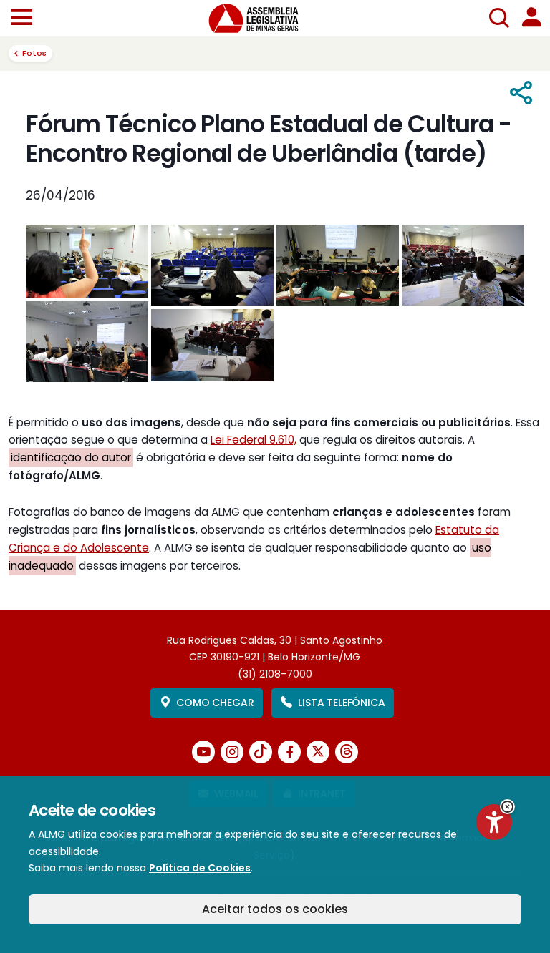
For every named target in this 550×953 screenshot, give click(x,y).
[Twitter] (318, 752)
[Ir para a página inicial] (262, 18)
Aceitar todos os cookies (275, 909)
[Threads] (346, 752)
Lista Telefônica (341, 702)
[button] (507, 806)
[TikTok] (260, 752)
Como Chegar (215, 702)
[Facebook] (289, 752)
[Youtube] (203, 752)
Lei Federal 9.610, (253, 439)
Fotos (34, 53)
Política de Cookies (200, 868)
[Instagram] (232, 752)
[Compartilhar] (522, 93)
